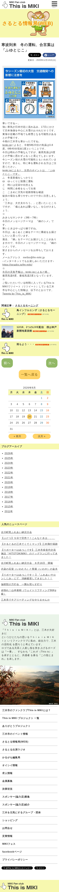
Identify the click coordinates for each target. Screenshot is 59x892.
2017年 (9, 497)
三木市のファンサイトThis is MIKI (19, 886)
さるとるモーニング (26, 305)
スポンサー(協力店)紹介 (16, 804)
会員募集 (7, 781)
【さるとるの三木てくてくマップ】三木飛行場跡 (29, 544)
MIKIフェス (9, 844)
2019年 (9, 487)
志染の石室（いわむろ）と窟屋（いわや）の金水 (29, 569)
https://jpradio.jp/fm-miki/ (17, 264)
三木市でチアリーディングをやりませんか (25, 599)
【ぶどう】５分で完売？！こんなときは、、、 (28, 538)
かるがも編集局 (11, 757)
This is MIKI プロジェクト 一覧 (20, 718)
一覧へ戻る (29, 374)
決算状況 (7, 789)
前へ (7, 363)
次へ (51, 363)
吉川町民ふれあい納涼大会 (16, 532)
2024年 (9, 463)
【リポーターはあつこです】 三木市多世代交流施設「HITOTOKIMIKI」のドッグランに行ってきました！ (29, 553)
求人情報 (7, 773)
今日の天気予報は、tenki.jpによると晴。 (26, 272)
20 (29, 416)
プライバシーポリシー (15, 859)
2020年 (9, 482)
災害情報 (7, 836)
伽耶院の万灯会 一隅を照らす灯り (21, 584)
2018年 (9, 492)
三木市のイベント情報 (15, 734)
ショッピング (10, 820)
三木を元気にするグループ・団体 (21, 812)
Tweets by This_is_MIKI (16, 293)
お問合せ (7, 828)
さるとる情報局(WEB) (27, 23)
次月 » (41, 436)
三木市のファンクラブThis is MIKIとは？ (26, 710)
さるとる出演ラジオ (13, 749)
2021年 (9, 477)
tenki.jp (6, 145)
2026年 (9, 453)
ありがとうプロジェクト (16, 726)
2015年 (9, 506)
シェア (51, 55)
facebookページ (12, 851)
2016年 (9, 501)
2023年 (9, 468)
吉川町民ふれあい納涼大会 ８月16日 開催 (27, 563)
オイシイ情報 (10, 765)
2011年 (9, 511)
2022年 (9, 472)
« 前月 (17, 436)
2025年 (9, 458)
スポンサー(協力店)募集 (16, 796)
